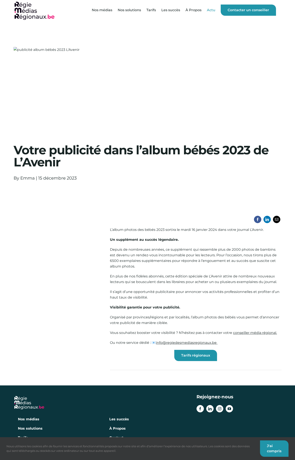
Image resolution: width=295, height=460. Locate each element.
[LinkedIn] (267, 219)
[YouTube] (229, 408)
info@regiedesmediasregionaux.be (186, 343)
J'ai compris (274, 448)
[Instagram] (219, 408)
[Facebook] (257, 219)
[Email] (276, 219)
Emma (27, 178)
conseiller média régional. (255, 333)
